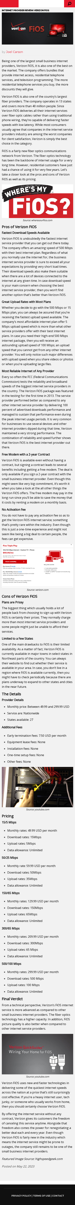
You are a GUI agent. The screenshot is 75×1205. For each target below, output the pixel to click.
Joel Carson (14, 52)
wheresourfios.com (41, 220)
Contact (58, 1195)
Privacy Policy (21, 1196)
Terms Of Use (41, 1195)
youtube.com (42, 809)
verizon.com (41, 589)
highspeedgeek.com (49, 1159)
